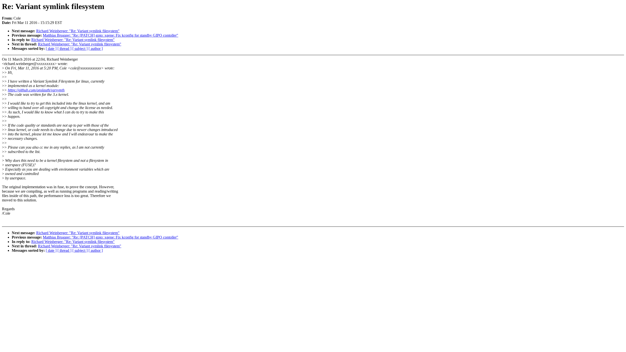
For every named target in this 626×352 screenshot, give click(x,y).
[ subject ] (80, 48)
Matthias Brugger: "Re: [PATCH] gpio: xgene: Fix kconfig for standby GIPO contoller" (110, 35)
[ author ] (96, 48)
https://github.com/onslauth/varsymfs (36, 90)
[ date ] (51, 48)
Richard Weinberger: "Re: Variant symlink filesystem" (78, 31)
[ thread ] (64, 48)
